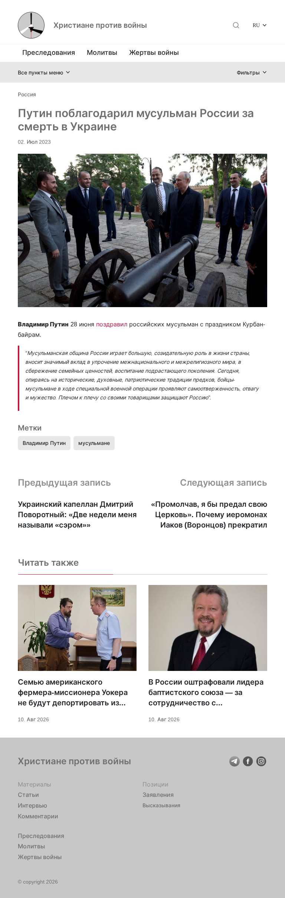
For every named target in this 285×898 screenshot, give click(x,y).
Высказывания (161, 805)
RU (256, 25)
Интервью (32, 805)
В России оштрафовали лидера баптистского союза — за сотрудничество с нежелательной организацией (205, 693)
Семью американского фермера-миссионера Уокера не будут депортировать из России (73, 693)
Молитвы (102, 52)
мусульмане (94, 443)
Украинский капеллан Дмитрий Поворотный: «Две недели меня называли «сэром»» (77, 514)
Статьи (28, 794)
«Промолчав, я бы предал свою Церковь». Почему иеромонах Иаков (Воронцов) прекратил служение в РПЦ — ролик (209, 515)
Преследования (48, 52)
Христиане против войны (100, 25)
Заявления (158, 794)
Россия (27, 94)
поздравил (112, 324)
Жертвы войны (154, 52)
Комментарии (38, 816)
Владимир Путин (44, 443)
